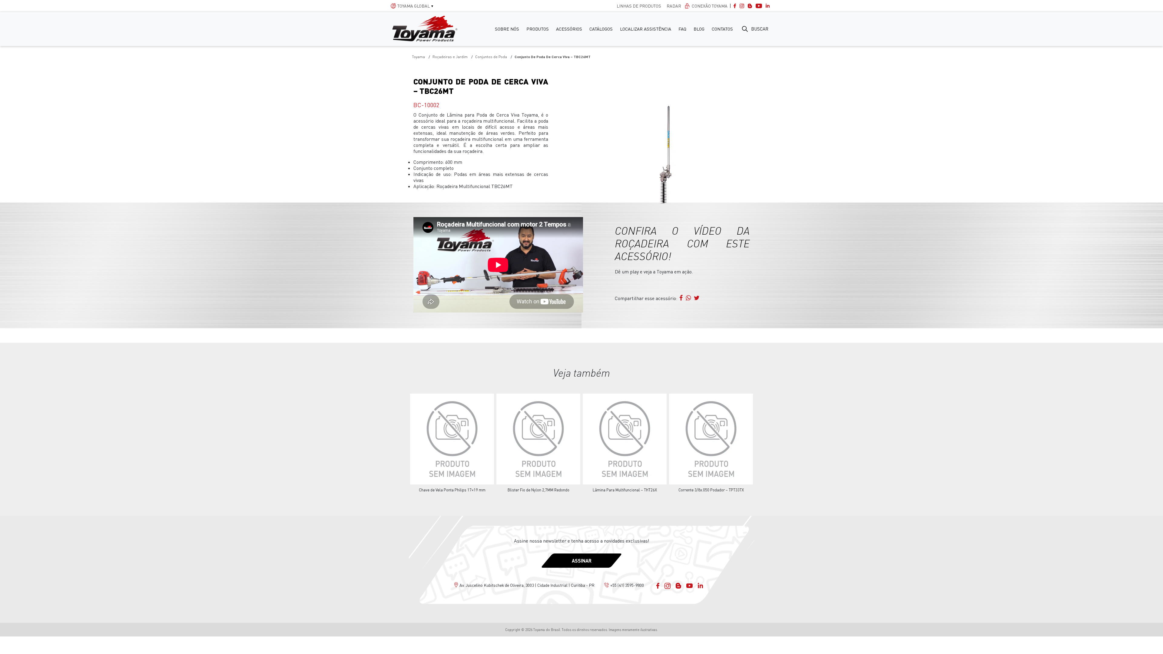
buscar (759, 28)
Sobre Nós (507, 28)
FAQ (682, 28)
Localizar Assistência (645, 28)
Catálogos (601, 28)
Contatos (722, 28)
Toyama (418, 56)
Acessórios (569, 28)
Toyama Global (413, 5)
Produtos (537, 28)
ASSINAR (581, 560)
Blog (699, 28)
